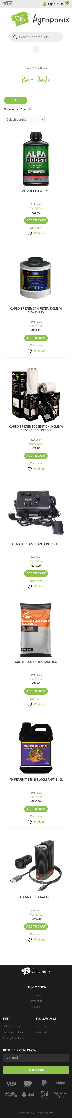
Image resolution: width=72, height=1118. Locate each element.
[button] (36, 49)
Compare (36, 228)
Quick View (36, 186)
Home (28, 68)
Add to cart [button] (36, 220)
